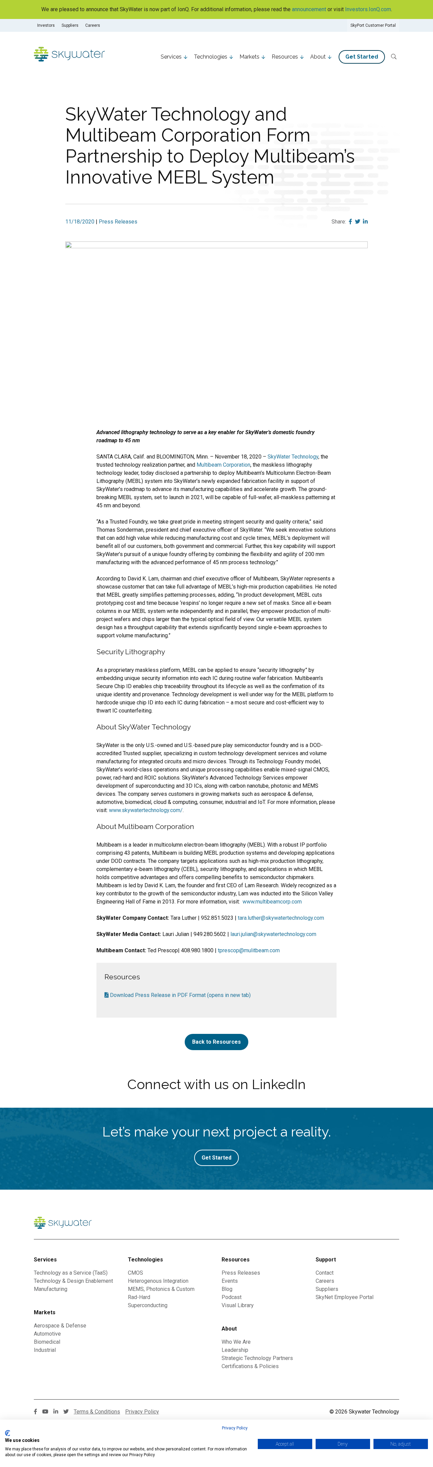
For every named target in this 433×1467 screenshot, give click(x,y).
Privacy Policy (235, 1428)
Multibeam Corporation (223, 465)
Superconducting (147, 1305)
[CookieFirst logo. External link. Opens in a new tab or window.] (7, 1433)
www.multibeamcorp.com (272, 901)
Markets (249, 57)
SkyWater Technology (293, 456)
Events (230, 1281)
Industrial (45, 1350)
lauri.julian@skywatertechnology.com (273, 934)
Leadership (235, 1350)
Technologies (210, 57)
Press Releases (118, 221)
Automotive (47, 1334)
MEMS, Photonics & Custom (161, 1289)
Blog (227, 1289)
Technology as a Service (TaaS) (71, 1273)
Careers (92, 25)
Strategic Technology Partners (257, 1358)
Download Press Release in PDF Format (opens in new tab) (180, 995)
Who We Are (236, 1342)
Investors (46, 25)
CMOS (135, 1273)
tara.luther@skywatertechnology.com (281, 918)
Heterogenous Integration (158, 1281)
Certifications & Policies (250, 1366)
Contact (325, 1273)
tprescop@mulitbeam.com (249, 950)
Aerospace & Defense (60, 1325)
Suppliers (70, 25)
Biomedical (47, 1342)
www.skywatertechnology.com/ (146, 810)
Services (171, 57)
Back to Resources (216, 1042)
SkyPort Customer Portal (373, 25)
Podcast (232, 1297)
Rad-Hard (139, 1297)
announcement (309, 9)
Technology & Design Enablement (73, 1281)
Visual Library (238, 1305)
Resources (285, 57)
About (318, 57)
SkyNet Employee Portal (344, 1297)
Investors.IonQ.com (368, 9)
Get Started (361, 57)
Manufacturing (50, 1289)
